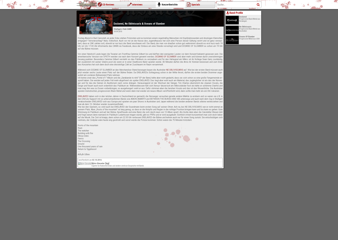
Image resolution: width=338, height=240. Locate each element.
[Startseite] (87, 5)
